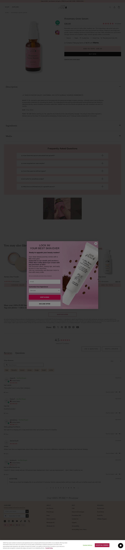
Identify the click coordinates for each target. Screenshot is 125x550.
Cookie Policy (49, 548)
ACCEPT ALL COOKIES (102, 545)
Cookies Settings (87, 545)
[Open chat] (120, 545)
